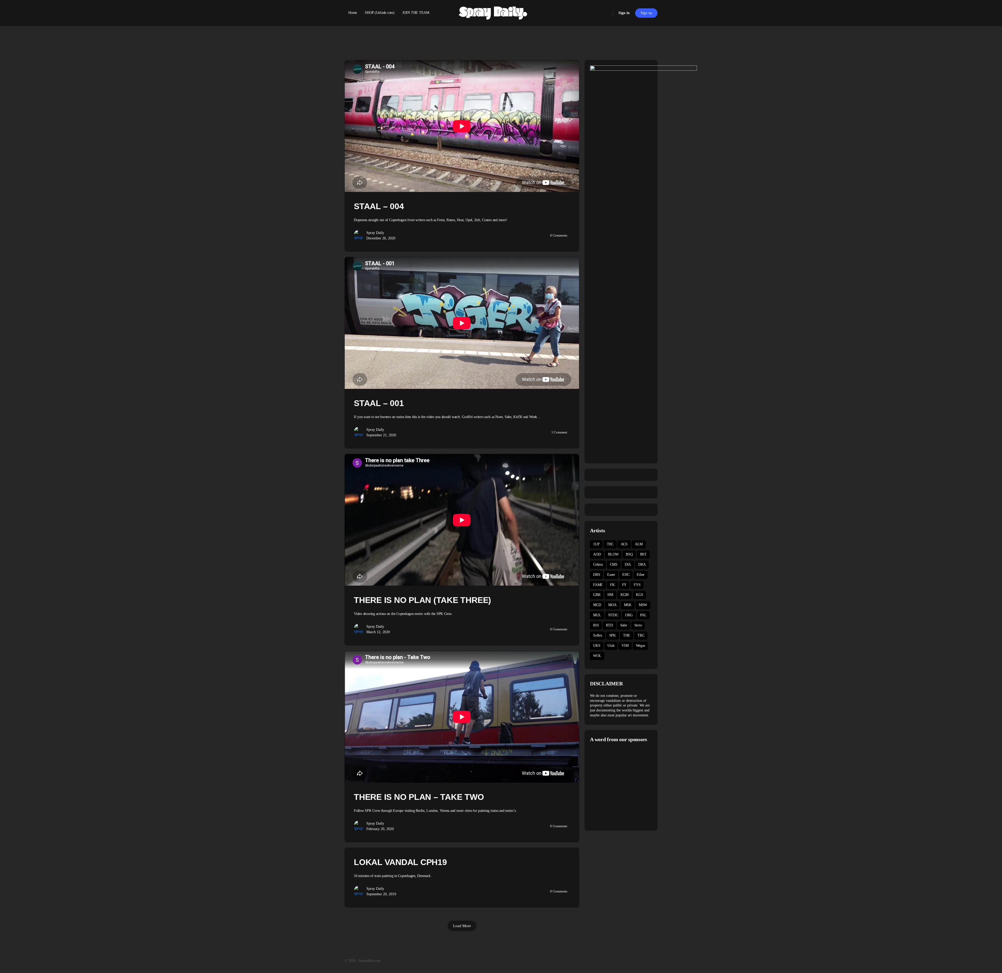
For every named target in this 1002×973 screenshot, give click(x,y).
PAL (643, 615)
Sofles (597, 635)
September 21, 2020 (381, 435)
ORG (629, 615)
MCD (597, 605)
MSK (627, 605)
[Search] (605, 13)
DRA (642, 564)
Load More (462, 926)
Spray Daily (375, 233)
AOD (597, 554)
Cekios (598, 564)
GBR (596, 595)
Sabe (623, 625)
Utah (610, 646)
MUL (597, 615)
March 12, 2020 (378, 632)
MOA (612, 605)
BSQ (629, 554)
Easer (611, 575)
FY (624, 585)
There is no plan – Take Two (419, 797)
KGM (625, 595)
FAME (598, 585)
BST (643, 554)
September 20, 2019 (381, 894)
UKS (596, 646)
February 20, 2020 (380, 829)
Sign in (624, 13)
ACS (624, 544)
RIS (596, 625)
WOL (597, 656)
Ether (641, 575)
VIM (625, 646)
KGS (639, 595)
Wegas (640, 646)
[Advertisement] (634, 785)
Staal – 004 (379, 206)
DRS (596, 575)
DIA (628, 564)
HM (610, 595)
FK (612, 585)
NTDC (613, 615)
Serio (638, 625)
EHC (625, 575)
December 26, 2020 (380, 238)
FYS (637, 585)
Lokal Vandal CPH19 (400, 862)
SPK (612, 635)
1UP (596, 544)
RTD (609, 625)
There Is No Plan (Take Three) (422, 600)
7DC (610, 544)
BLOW (613, 554)
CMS (613, 564)
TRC (640, 635)
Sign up (646, 13)
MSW (643, 605)
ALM (639, 544)
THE (626, 635)
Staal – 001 (379, 403)
